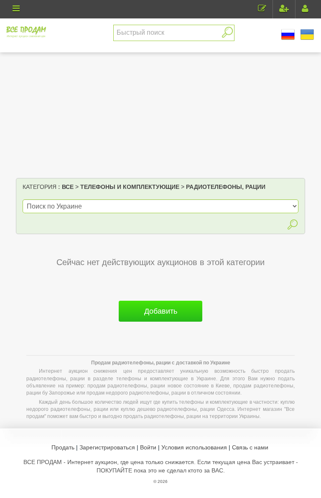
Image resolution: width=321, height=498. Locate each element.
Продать (62, 447)
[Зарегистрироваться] (284, 10)
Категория (39, 186)
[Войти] (305, 10)
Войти (148, 447)
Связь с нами (250, 447)
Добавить (160, 311)
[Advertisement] (160, 115)
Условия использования (194, 447)
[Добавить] (160, 325)
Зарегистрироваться (107, 447)
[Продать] (262, 10)
